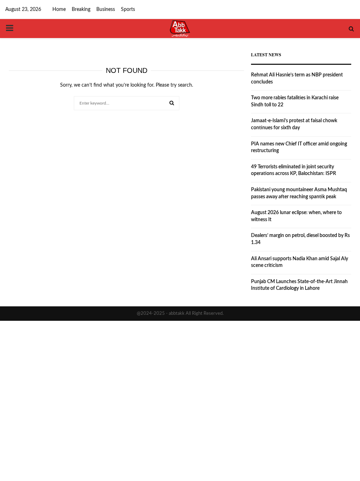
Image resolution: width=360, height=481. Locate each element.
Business (105, 9)
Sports (128, 9)
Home (59, 9)
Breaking (81, 9)
